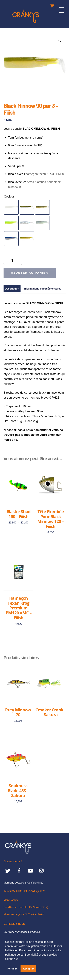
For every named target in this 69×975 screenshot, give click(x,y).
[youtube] (31, 870)
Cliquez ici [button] (11, 958)
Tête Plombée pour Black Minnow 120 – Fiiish (50, 519)
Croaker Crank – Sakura (49, 712)
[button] (59, 40)
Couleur (9, 196)
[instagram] (42, 870)
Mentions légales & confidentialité (23, 882)
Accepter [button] (28, 968)
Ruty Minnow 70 (18, 712)
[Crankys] (25, 23)
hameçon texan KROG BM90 (45, 174)
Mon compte (11, 899)
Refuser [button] (12, 968)
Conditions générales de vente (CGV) (26, 907)
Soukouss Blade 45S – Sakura (18, 790)
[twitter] (8, 870)
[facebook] (20, 870)
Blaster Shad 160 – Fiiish (19, 514)
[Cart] (51, 4)
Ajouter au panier (29, 272)
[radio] (11, 207)
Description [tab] (12, 288)
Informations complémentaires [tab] (42, 288)
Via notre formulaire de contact (22, 931)
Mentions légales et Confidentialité (24, 914)
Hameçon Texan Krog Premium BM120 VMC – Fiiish (18, 608)
